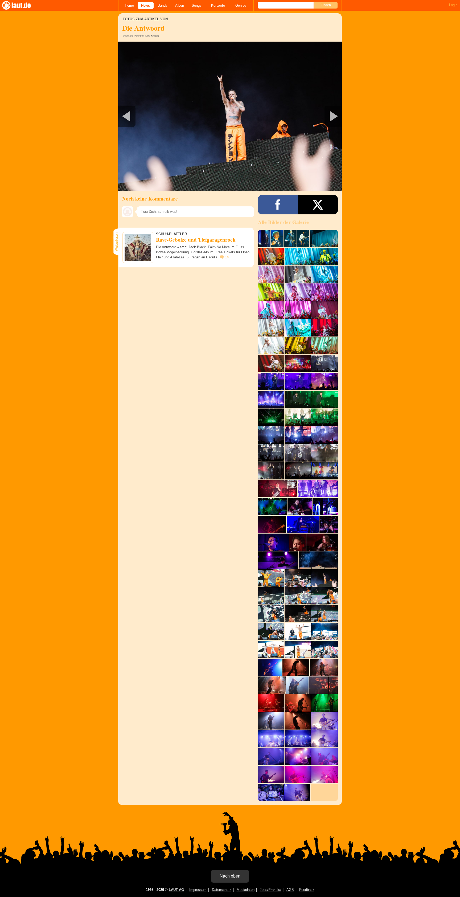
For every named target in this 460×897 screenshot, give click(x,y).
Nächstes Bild (230, 116)
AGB (290, 890)
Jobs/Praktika (270, 890)
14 (227, 257)
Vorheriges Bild (155, 116)
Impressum (198, 890)
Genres (241, 5)
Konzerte (218, 5)
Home (129, 5)
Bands (162, 5)
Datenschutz (221, 890)
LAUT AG (176, 890)
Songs (197, 5)
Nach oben (230, 876)
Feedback (306, 890)
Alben (179, 5)
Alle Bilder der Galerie (283, 222)
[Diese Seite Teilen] (278, 204)
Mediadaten (245, 890)
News (145, 5)
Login (453, 5)
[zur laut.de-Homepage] (21, 5)
